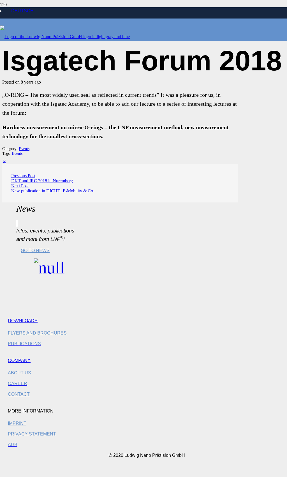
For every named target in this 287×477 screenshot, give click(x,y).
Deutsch (22, 10)
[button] (6, 471)
